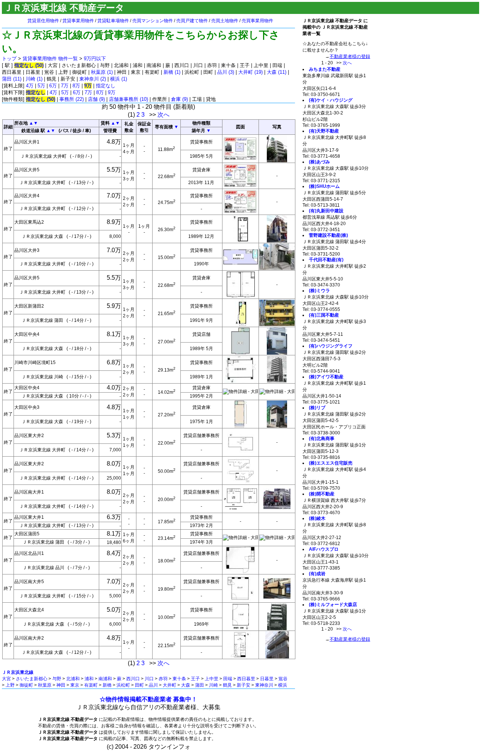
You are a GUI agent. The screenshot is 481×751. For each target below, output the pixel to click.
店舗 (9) (96, 99)
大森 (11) (276, 72)
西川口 (133, 678)
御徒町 (26, 685)
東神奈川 (264, 685)
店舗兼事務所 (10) (128, 99)
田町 (139, 685)
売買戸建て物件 (192, 20)
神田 (60, 685)
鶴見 (227, 685)
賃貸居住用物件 (43, 20)
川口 (149, 678)
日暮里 (267, 678)
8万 (76, 85)
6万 (53, 85)
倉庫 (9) (179, 99)
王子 (195, 678)
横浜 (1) (118, 79)
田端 (227, 678)
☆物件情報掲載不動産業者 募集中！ (148, 699)
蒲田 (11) (11, 79)
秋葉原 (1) (102, 72)
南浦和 (105, 678)
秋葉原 (44, 685)
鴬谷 (282, 678)
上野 (10, 685)
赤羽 (163, 678)
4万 (29, 85)
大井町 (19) (250, 72)
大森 (185, 685)
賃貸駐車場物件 (113, 20)
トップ (9, 58)
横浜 (282, 685)
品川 (153, 685)
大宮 (6, 678)
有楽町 (91, 685)
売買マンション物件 (152, 20)
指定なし (105, 85)
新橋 (107, 685)
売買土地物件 (224, 20)
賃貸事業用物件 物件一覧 (50, 58)
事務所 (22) (71, 99)
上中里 (211, 678)
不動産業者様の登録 (350, 56)
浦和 (89, 678)
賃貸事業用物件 (78, 20)
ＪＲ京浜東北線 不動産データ (64, 8)
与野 (56, 678)
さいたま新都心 (31, 678)
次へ (163, 114)
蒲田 (199, 685)
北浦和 (73, 678)
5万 (41, 85)
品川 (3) (225, 72)
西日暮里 (246, 678)
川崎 (213, 685)
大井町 (169, 685)
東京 (74, 685)
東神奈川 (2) (92, 79)
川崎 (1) (34, 79)
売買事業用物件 (257, 20)
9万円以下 (95, 58)
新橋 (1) (171, 72)
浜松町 (123, 685)
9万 (111, 92)
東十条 (179, 678)
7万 (64, 85)
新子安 (243, 685)
